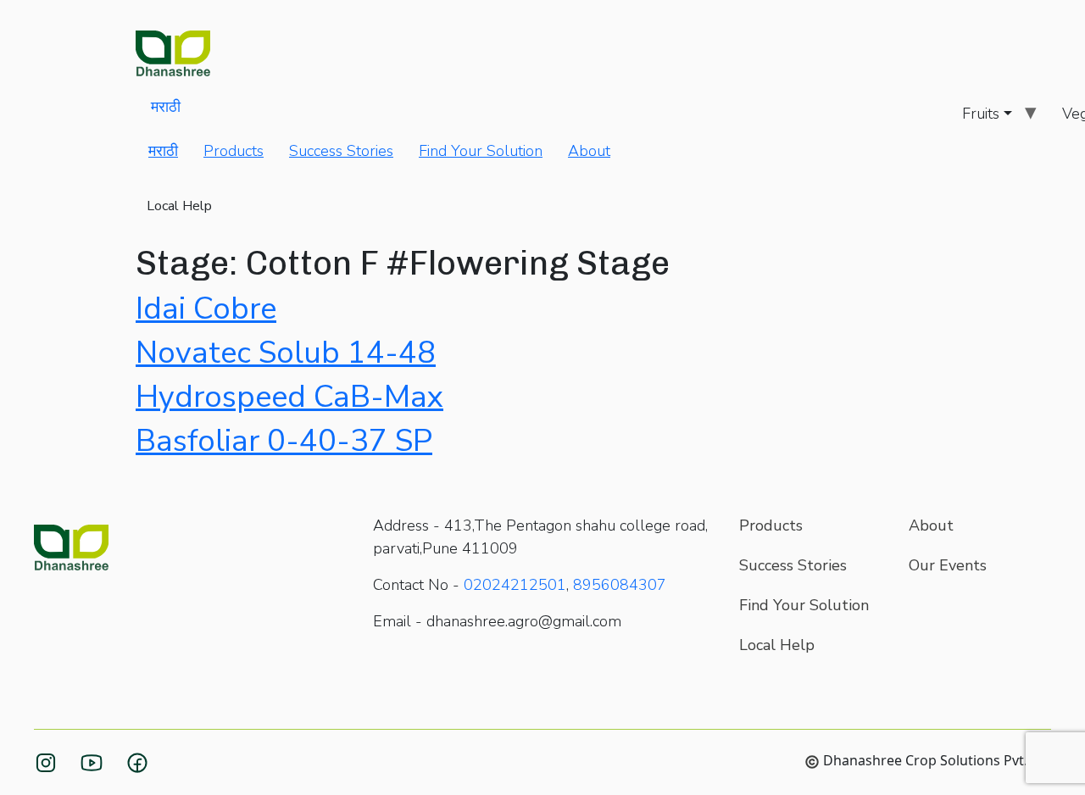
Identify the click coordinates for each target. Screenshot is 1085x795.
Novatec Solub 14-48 (286, 353)
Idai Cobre (206, 309)
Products (233, 151)
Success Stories (341, 151)
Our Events (948, 565)
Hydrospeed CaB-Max (289, 397)
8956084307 (619, 585)
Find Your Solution (480, 151)
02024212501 (515, 585)
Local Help (179, 206)
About (589, 151)
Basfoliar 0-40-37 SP (284, 441)
